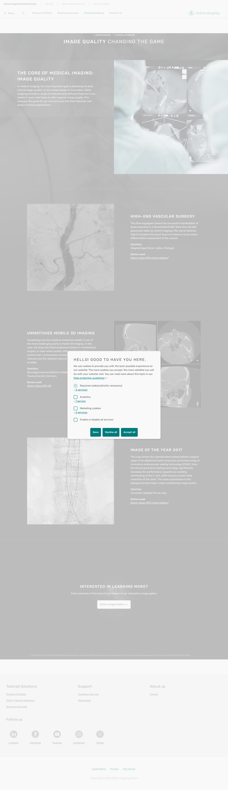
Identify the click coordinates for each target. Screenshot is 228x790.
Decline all (111, 432)
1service (80, 401)
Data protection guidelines (89, 378)
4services (80, 412)
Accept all (129, 432)
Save (95, 432)
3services (80, 389)
